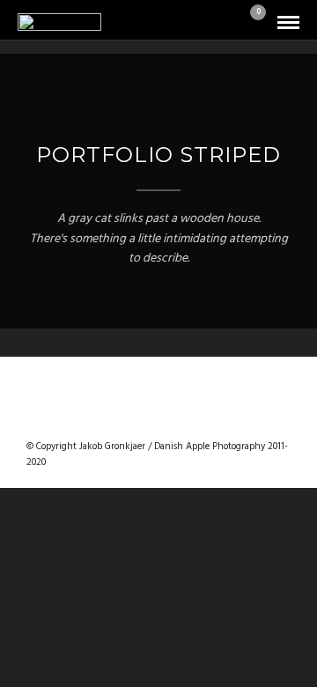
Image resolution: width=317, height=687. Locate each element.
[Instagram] (204, 418)
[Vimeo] (158, 418)
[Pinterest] (181, 418)
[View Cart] (251, 23)
